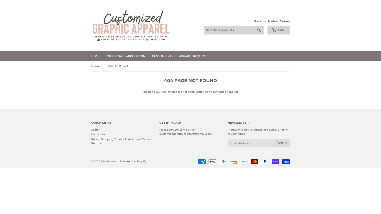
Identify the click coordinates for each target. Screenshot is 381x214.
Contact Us (98, 134)
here (206, 91)
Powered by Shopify (133, 161)
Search (95, 129)
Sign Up (282, 143)
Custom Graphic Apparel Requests (180, 56)
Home (95, 56)
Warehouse (108, 161)
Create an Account (279, 21)
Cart (281, 30)
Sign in (258, 21)
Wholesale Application (126, 56)
